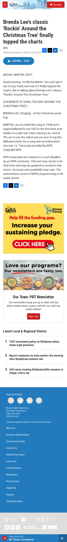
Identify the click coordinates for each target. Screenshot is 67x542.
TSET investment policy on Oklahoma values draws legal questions (34, 343)
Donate (57, 4)
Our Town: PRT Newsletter (33, 297)
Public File (11, 488)
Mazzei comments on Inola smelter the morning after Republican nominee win (36, 357)
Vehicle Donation (14, 501)
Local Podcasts (13, 468)
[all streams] (63, 538)
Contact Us (11, 448)
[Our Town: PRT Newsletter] (33, 275)
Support (10, 495)
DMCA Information (15, 455)
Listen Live (11, 461)
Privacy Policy (13, 481)
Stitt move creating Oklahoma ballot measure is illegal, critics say (36, 371)
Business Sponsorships (17, 435)
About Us (10, 428)
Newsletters (12, 475)
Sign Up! (33, 316)
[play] (5, 538)
